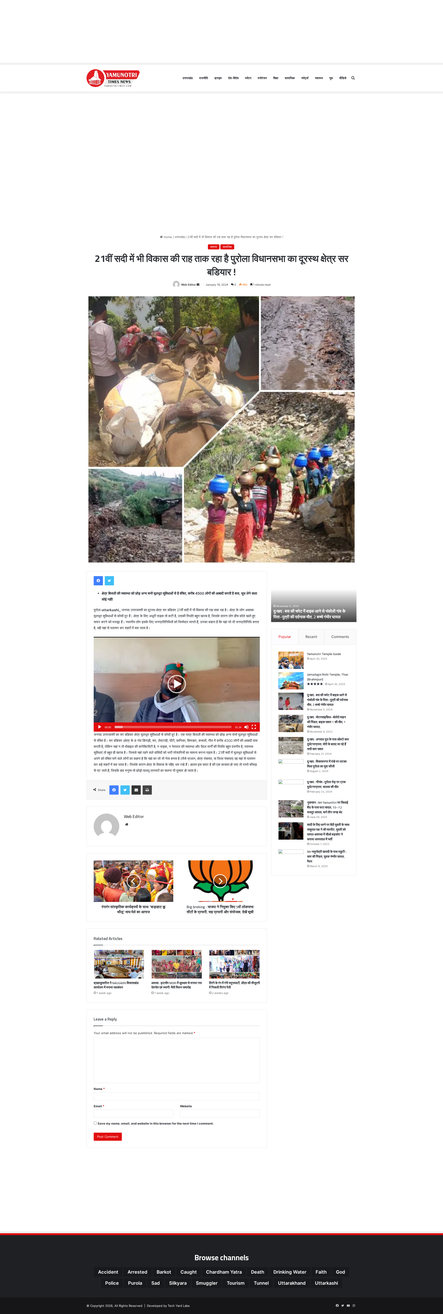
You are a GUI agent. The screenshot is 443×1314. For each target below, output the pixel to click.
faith (321, 1272)
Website (186, 1106)
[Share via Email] (136, 790)
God (340, 1272)
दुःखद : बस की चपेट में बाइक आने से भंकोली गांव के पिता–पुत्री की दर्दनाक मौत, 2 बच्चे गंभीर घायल (327, 700)
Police (112, 1283)
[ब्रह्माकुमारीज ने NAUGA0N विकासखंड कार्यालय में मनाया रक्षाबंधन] (119, 964)
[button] (177, 684)
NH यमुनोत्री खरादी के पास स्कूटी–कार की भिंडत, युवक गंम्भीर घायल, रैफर (327, 856)
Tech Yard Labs (179, 1306)
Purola (135, 1283)
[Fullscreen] (253, 727)
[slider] (173, 727)
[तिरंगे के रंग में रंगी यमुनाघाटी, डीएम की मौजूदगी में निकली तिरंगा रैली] (234, 964)
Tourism (236, 1283)
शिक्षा (275, 78)
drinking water (289, 1272)
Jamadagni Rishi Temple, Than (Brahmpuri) (327, 676)
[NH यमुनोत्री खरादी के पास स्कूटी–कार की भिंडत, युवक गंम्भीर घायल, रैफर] (291, 858)
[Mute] (246, 727)
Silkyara (178, 1283)
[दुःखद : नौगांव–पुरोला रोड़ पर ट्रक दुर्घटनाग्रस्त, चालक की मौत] (291, 788)
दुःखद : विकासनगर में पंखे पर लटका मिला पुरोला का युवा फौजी (327, 763)
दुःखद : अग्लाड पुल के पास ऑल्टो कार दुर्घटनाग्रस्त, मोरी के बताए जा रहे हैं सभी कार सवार (328, 744)
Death (257, 1272)
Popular (284, 637)
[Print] (147, 790)
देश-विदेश (233, 78)
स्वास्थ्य (319, 78)
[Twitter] (109, 580)
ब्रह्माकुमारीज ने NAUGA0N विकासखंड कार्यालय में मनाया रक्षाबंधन (116, 985)
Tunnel (261, 1283)
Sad (155, 1283)
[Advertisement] (221, 32)
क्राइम (218, 78)
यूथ (331, 78)
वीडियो (342, 78)
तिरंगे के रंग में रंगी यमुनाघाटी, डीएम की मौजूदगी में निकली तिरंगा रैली (234, 985)
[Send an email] (198, 284)
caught (188, 1272)
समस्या (213, 246)
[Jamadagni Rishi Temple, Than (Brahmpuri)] (291, 680)
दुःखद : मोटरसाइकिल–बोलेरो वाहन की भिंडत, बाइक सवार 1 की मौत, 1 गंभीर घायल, (310, 614)
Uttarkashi (326, 1283)
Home (167, 237)
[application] (177, 684)
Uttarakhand (292, 1283)
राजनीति (203, 78)
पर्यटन (248, 78)
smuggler (207, 1283)
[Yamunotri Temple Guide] (291, 660)
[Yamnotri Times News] (113, 78)
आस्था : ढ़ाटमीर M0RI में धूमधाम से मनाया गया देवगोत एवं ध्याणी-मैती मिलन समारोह (176, 985)
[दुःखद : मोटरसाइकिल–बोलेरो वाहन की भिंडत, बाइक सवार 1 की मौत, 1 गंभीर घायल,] (291, 723)
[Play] (99, 727)
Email (99, 1106)
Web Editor (188, 284)
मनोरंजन (262, 78)
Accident (108, 1272)
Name (99, 1089)
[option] (313, 596)
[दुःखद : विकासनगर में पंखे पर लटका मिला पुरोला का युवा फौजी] (291, 767)
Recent (311, 637)
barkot (164, 1272)
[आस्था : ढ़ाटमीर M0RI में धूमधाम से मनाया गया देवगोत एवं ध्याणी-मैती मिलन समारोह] (176, 964)
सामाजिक (290, 78)
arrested (137, 1272)
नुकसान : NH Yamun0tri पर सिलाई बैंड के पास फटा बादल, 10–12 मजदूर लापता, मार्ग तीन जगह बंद (327, 807)
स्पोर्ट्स (304, 78)
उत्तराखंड (188, 78)
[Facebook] (98, 580)
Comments (340, 637)
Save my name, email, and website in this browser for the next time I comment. (156, 1123)
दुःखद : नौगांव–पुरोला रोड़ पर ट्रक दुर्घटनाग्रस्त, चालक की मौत (326, 784)
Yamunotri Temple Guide (324, 654)
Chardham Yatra (224, 1272)
